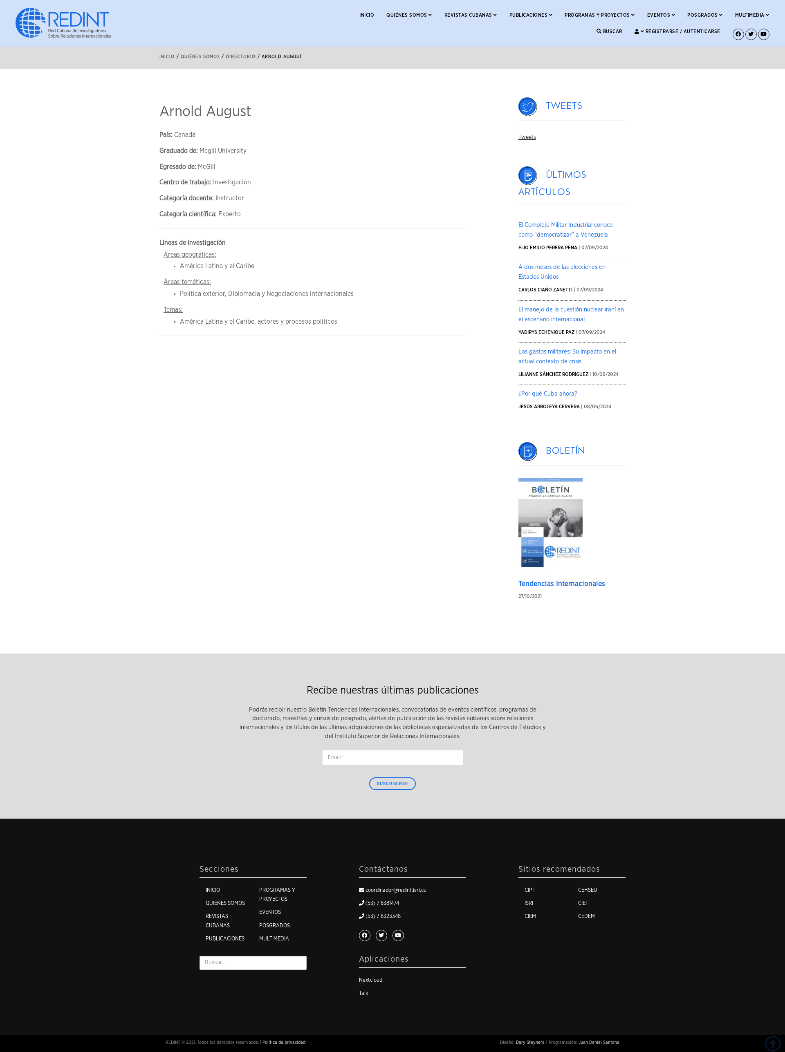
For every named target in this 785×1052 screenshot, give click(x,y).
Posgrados (703, 15)
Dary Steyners (530, 1042)
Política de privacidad (283, 1042)
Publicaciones (529, 15)
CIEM (530, 916)
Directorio (241, 56)
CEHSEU (587, 890)
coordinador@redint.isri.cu (396, 890)
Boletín (565, 450)
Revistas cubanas (469, 15)
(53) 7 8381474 (382, 903)
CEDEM (586, 916)
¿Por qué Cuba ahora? (547, 394)
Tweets (564, 105)
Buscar (611, 31)
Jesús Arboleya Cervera (549, 406)
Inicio (366, 15)
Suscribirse (392, 783)
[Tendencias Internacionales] (550, 523)
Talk (363, 993)
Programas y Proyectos (598, 15)
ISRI (529, 903)
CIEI (582, 903)
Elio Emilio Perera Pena (547, 247)
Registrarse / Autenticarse (682, 31)
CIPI (529, 890)
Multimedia (750, 15)
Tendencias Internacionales (561, 584)
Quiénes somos (407, 15)
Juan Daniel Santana (599, 1042)
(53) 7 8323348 (383, 916)
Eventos (659, 15)
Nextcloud (370, 980)
